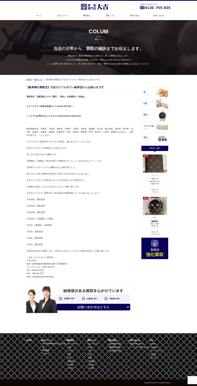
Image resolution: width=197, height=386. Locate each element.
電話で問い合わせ (137, 344)
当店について (62, 15)
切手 (69, 358)
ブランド (71, 351)
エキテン (154, 358)
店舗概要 (45, 350)
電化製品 (71, 361)
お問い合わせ (158, 15)
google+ (154, 354)
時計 (69, 354)
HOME (29, 80)
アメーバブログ (157, 351)
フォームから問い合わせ (139, 347)
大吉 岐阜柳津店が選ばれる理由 (53, 345)
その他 (70, 368)
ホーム (38, 15)
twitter (153, 344)
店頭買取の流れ (115, 344)
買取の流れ (134, 15)
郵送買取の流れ (115, 347)
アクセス (45, 354)
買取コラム (110, 15)
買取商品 (86, 15)
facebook (154, 347)
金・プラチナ (73, 344)
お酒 (69, 347)
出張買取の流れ (115, 351)
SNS (151, 340)
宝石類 (70, 365)
